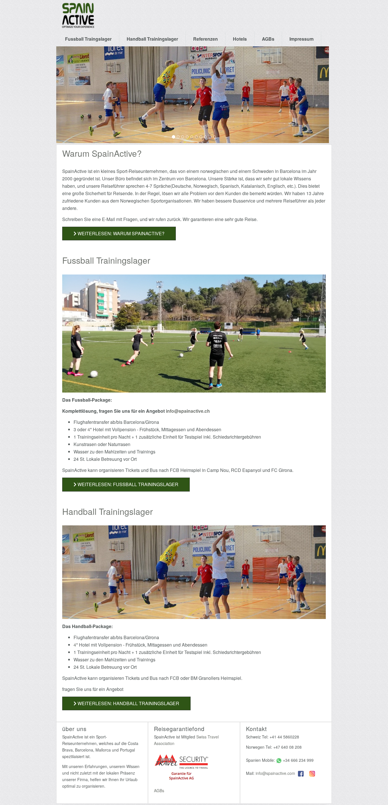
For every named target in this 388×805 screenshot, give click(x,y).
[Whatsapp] (279, 760)
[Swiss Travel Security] (181, 768)
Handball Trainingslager (152, 39)
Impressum (301, 39)
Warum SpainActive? (102, 153)
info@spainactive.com (275, 773)
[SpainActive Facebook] (300, 773)
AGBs (268, 39)
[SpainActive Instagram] (312, 773)
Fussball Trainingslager (106, 260)
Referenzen (205, 39)
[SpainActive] (78, 7)
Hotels (240, 39)
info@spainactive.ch (188, 411)
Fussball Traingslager (88, 39)
